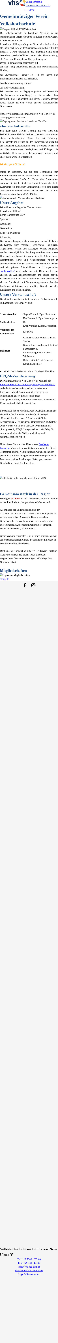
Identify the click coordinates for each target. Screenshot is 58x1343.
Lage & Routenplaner (29, 1274)
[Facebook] (24, 585)
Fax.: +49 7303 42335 (29, 1263)
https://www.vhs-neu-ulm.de (29, 1270)
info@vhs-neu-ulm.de (29, 1266)
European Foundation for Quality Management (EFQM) (27, 384)
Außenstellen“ (8, 271)
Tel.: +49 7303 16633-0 (29, 1259)
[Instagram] (33, 585)
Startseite (4, 579)
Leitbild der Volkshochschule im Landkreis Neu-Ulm (28, 371)
